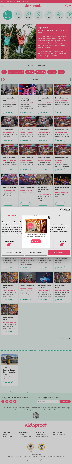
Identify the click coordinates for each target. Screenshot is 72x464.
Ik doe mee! (36, 241)
